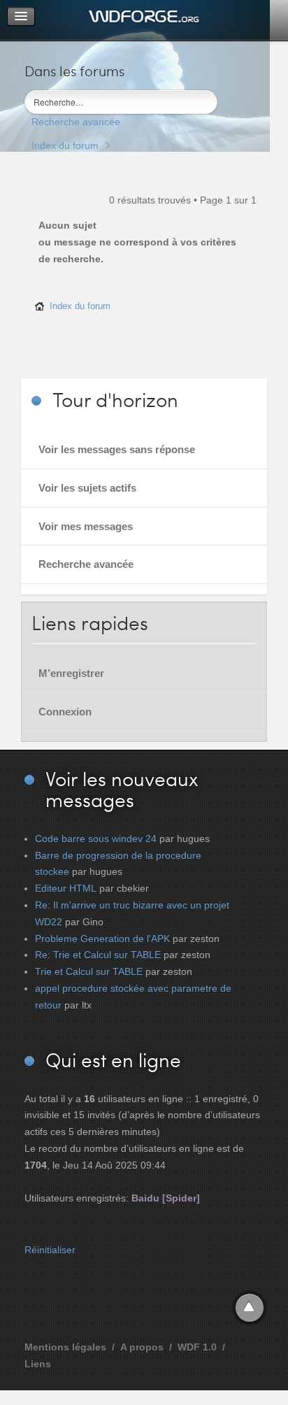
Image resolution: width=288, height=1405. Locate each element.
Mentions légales (65, 1347)
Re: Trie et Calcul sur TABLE (98, 954)
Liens (37, 1363)
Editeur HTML (65, 888)
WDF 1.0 (197, 1347)
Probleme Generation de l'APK (102, 938)
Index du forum (65, 145)
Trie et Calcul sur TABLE (89, 971)
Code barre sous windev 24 (96, 838)
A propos (142, 1347)
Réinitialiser (49, 1249)
